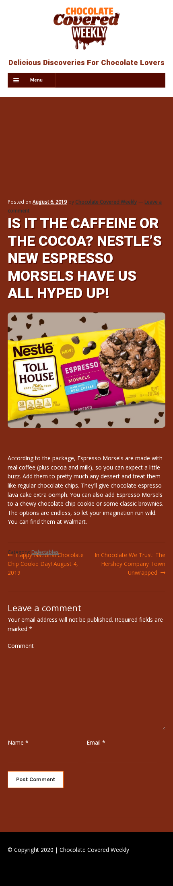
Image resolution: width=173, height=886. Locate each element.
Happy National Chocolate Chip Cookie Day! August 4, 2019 (45, 563)
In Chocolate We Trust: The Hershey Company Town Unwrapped (129, 563)
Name (18, 742)
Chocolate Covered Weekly (106, 201)
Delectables (45, 552)
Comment (21, 645)
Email (95, 742)
